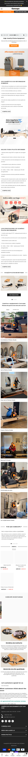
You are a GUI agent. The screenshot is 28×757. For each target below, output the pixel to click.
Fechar (26, 1)
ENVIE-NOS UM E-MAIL (21, 11)
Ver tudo (14, 549)
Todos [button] (7, 309)
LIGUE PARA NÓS (7, 11)
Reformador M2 (7, 565)
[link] (14, 531)
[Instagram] (6, 721)
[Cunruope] (14, 62)
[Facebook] (2, 721)
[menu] (1, 9)
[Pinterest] (9, 721)
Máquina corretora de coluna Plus (21, 565)
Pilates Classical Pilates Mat (7, 587)
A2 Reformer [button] (16, 309)
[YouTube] (13, 721)
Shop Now (14, 45)
